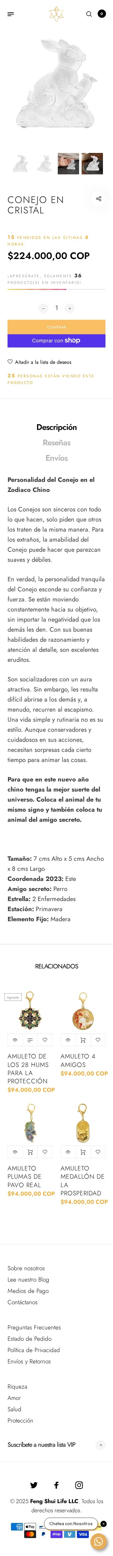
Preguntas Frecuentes (34, 1327)
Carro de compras (101, 14)
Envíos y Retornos (29, 1361)
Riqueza (17, 1386)
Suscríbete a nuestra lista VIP (41, 1445)
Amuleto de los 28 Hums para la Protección (28, 1069)
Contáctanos (23, 1302)
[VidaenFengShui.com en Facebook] (56, 1485)
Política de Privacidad (34, 1350)
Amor (14, 1398)
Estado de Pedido (29, 1338)
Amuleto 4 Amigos (78, 1060)
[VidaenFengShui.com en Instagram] (79, 1485)
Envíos (56, 458)
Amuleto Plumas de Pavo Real (25, 1176)
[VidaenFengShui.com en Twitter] (34, 1485)
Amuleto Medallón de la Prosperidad (83, 1181)
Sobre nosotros (26, 1268)
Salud (14, 1409)
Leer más (30, 1040)
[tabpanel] (56, 85)
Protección (20, 1420)
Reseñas (56, 442)
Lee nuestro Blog (28, 1279)
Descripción (56, 427)
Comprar (83, 1040)
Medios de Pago (28, 1291)
